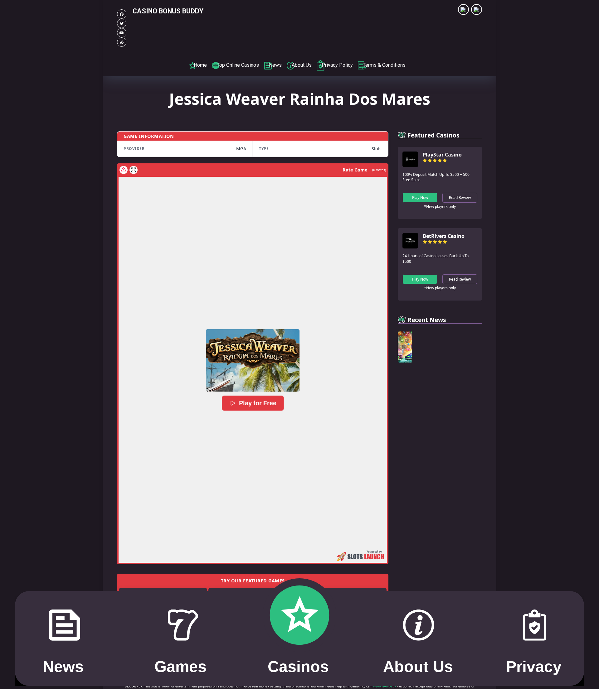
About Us (302, 65)
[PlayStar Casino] (410, 165)
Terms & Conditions (384, 65)
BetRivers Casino (444, 236)
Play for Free (257, 403)
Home (200, 65)
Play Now (420, 197)
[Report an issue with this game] (123, 170)
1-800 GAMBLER (384, 686)
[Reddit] (121, 42)
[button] (253, 360)
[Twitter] (121, 23)
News (275, 65)
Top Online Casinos (238, 65)
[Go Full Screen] (133, 170)
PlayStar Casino (442, 154)
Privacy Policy (337, 65)
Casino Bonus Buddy (168, 11)
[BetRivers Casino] (410, 246)
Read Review (460, 197)
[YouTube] (121, 32)
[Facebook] (121, 14)
